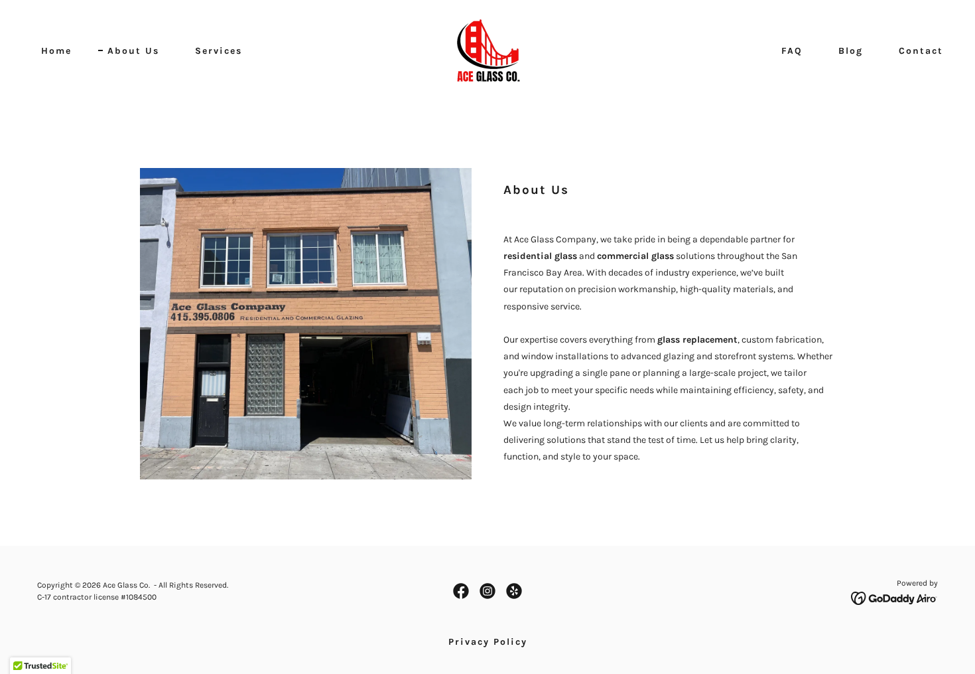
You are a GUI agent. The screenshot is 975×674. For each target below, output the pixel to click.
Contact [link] (921, 50)
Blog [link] (850, 50)
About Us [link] (133, 50)
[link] (488, 50)
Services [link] (218, 50)
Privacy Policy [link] (487, 641)
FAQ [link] (792, 50)
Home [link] (56, 50)
